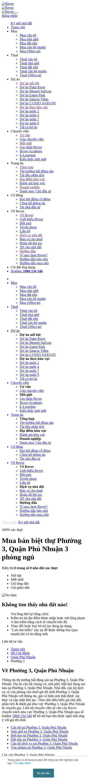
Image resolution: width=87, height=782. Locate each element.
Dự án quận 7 (29, 119)
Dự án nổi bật (29, 83)
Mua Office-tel (30, 51)
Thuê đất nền (29, 67)
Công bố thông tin (32, 203)
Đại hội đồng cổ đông (35, 199)
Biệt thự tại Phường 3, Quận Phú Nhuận (39, 735)
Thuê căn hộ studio (33, 71)
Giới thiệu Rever (31, 219)
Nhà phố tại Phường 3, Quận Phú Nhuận (39, 731)
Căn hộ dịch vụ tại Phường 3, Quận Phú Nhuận (44, 743)
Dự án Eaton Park (32, 95)
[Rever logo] (8, 4)
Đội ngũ (25, 223)
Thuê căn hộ (28, 59)
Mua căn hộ (28, 35)
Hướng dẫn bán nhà (34, 259)
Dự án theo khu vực (34, 107)
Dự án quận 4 (29, 115)
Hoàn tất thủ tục (31, 243)
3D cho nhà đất (30, 247)
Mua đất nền (28, 43)
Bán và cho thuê (31, 239)
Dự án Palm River (32, 87)
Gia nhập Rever (31, 147)
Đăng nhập (9, 16)
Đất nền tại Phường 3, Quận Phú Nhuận (39, 739)
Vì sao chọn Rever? (34, 255)
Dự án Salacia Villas (34, 99)
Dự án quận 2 (29, 111)
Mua (14, 283)
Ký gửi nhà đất (21, 23)
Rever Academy (31, 151)
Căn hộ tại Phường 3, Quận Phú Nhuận (38, 727)
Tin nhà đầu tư (30, 207)
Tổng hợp (26, 167)
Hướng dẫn (28, 251)
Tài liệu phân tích (32, 175)
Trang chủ (18, 649)
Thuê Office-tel (30, 75)
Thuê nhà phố (29, 63)
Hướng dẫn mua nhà (34, 263)
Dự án (15, 331)
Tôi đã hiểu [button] (43, 773)
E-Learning (28, 155)
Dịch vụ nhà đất (31, 235)
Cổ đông (17, 447)
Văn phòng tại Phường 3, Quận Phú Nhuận (41, 747)
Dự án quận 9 (29, 123)
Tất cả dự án (28, 127)
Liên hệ (25, 231)
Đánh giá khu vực (32, 183)
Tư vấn (25, 135)
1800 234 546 (22, 716)
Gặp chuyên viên (32, 139)
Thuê (14, 307)
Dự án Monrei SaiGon (35, 91)
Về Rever (26, 215)
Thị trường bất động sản (37, 171)
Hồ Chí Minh (20, 653)
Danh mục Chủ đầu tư (35, 191)
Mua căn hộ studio (33, 47)
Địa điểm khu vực (32, 179)
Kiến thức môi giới (33, 159)
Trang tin (17, 415)
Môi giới (26, 143)
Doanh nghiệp (30, 187)
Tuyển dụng (28, 227)
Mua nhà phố (29, 39)
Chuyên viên (20, 383)
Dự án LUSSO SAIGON (38, 103)
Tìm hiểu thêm (22, 763)
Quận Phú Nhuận (23, 657)
